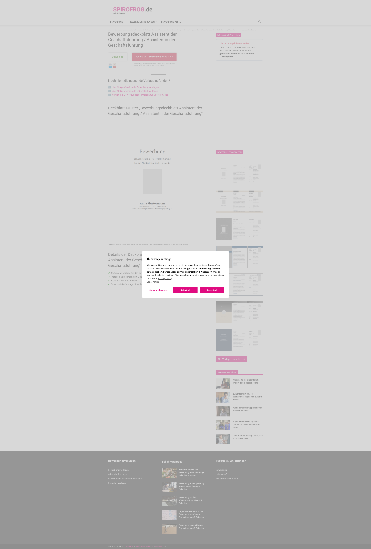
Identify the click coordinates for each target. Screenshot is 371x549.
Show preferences (158, 290)
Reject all (185, 290)
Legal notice (153, 281)
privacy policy (164, 278)
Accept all (212, 290)
